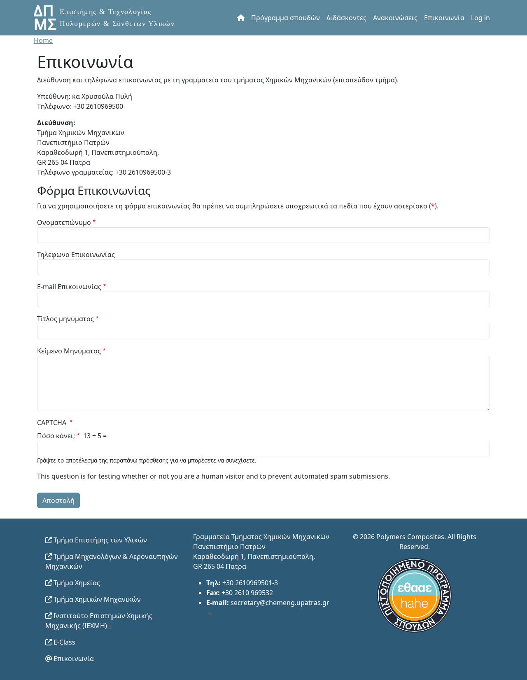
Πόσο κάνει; (56, 435)
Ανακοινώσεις (395, 17)
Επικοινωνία (444, 17)
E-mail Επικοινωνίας (69, 286)
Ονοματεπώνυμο (64, 222)
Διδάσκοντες (346, 17)
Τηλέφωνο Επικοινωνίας (76, 254)
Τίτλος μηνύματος (65, 318)
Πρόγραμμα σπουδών (285, 17)
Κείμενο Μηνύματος (69, 350)
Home (43, 40)
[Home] (111, 17)
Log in (480, 17)
